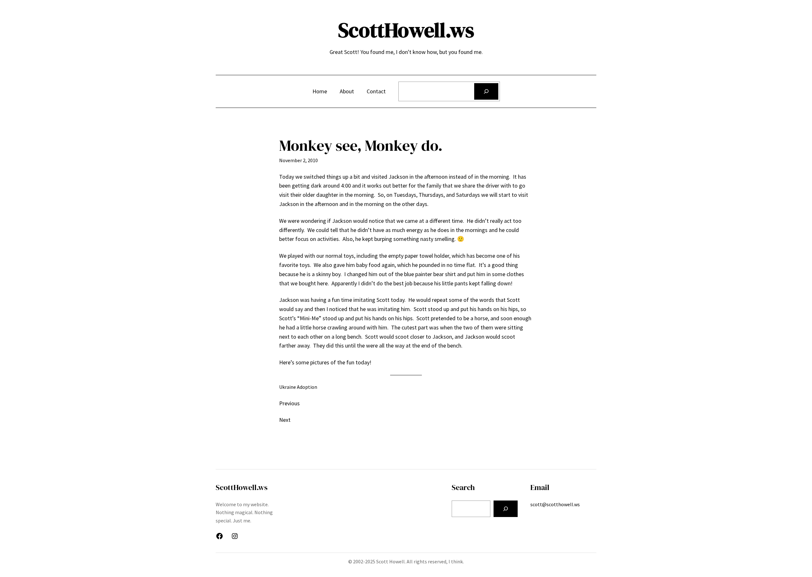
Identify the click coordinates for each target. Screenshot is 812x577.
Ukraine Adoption (298, 387)
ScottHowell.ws (406, 30)
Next (285, 419)
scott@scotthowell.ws (555, 504)
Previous (289, 403)
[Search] (486, 91)
